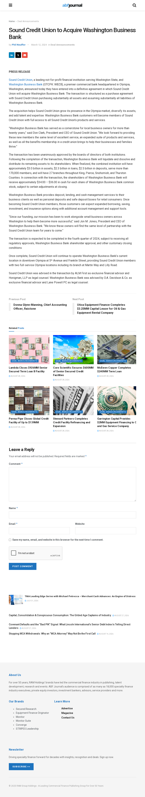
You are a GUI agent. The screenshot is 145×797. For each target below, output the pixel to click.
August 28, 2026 (17, 376)
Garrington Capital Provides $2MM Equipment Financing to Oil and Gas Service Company (117, 422)
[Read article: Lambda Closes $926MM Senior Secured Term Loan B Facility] (29, 349)
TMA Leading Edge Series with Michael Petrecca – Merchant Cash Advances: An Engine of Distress (80, 596)
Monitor (20, 716)
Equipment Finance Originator (32, 712)
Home (12, 21)
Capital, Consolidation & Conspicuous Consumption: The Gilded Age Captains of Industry (60, 615)
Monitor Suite (23, 720)
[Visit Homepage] (72, 5)
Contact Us (67, 717)
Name (13, 508)
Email (13, 523)
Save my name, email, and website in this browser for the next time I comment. (57, 539)
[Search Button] (134, 5)
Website (80, 523)
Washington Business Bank (25, 84)
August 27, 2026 (121, 615)
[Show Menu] (10, 5)
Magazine (67, 713)
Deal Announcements (28, 21)
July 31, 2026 (32, 601)
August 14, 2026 (106, 634)
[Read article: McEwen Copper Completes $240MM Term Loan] (117, 349)
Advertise (67, 708)
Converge (21, 724)
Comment (16, 463)
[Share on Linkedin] (11, 55)
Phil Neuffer (19, 44)
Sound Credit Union (20, 80)
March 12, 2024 (39, 44)
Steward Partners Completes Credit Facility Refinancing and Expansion (71, 422)
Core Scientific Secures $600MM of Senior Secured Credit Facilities (73, 371)
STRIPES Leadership (27, 728)
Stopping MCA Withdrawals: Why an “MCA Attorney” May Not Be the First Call (52, 633)
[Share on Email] (25, 55)
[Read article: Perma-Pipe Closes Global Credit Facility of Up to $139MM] (29, 400)
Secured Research (26, 709)
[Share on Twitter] (18, 55)
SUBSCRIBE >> (21, 766)
